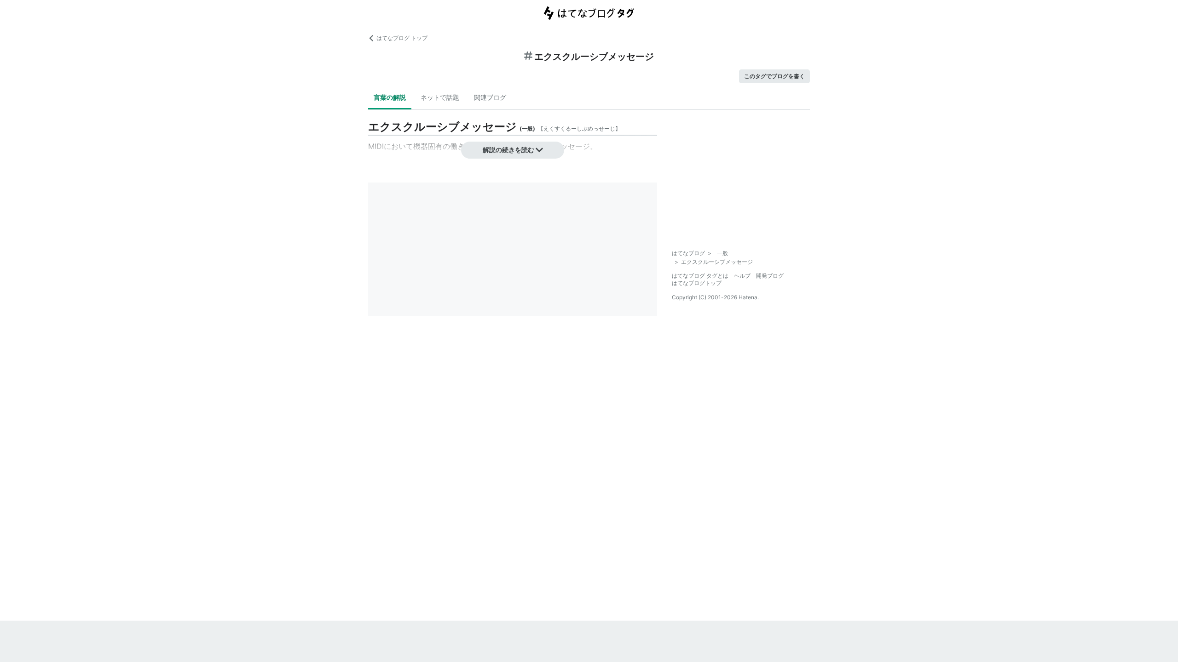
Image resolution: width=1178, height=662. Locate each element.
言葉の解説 (390, 97)
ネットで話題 (440, 97)
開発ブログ (770, 275)
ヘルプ (742, 275)
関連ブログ (490, 97)
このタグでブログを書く (774, 76)
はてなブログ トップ (401, 37)
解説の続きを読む (508, 150)
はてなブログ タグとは (700, 275)
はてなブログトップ (697, 283)
